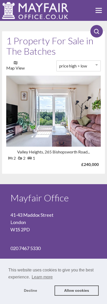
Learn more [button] (42, 277)
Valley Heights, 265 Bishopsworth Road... (53, 151)
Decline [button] (30, 290)
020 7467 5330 (25, 248)
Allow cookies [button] (76, 290)
